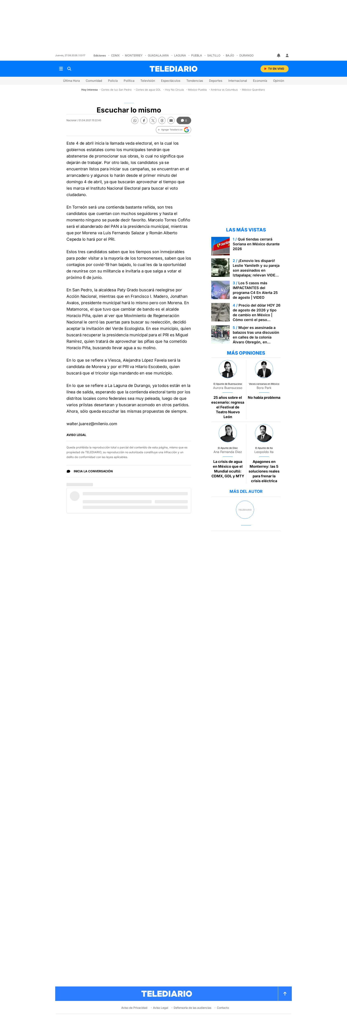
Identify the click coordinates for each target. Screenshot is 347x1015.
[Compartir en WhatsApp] (134, 120)
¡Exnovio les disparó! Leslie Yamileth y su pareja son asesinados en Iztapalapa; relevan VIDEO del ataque (256, 270)
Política (129, 81)
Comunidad (94, 81)
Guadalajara (158, 55)
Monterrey (134, 55)
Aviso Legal (160, 1007)
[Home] (173, 69)
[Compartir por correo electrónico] (171, 120)
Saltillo (213, 55)
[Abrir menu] (61, 68)
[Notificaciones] (279, 55)
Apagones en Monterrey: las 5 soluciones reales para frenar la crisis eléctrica (264, 471)
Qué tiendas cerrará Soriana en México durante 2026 (256, 244)
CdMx (115, 55)
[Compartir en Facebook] (143, 120)
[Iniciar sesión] (287, 55)
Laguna (180, 55)
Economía (260, 81)
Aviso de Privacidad (134, 1007)
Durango (246, 55)
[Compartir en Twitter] (152, 120)
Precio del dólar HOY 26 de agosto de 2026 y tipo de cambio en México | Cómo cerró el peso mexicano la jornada (257, 315)
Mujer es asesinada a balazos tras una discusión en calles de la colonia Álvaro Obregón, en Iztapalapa (256, 337)
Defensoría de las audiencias (192, 1007)
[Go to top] (285, 993)
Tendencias (194, 81)
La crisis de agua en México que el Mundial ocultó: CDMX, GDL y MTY (227, 468)
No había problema (264, 397)
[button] (173, 129)
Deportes (215, 81)
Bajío (230, 55)
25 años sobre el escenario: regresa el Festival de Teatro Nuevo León (227, 407)
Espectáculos (170, 81)
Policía (113, 81)
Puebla (196, 55)
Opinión (278, 81)
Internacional (237, 81)
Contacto (223, 1007)
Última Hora (71, 81)
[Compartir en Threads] (161, 120)
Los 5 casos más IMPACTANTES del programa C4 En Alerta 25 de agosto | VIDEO (255, 290)
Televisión (147, 81)
